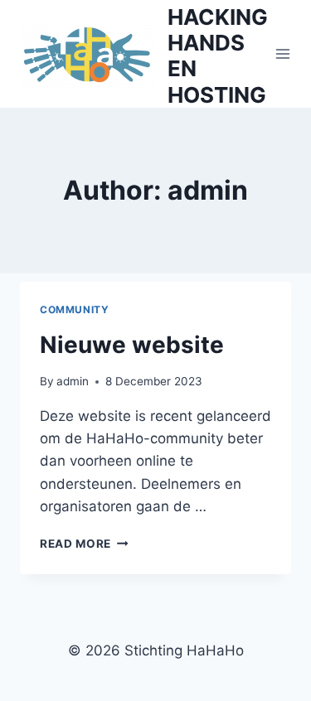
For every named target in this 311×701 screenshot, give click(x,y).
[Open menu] (283, 53)
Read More (84, 543)
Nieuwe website (132, 345)
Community (74, 309)
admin (72, 381)
